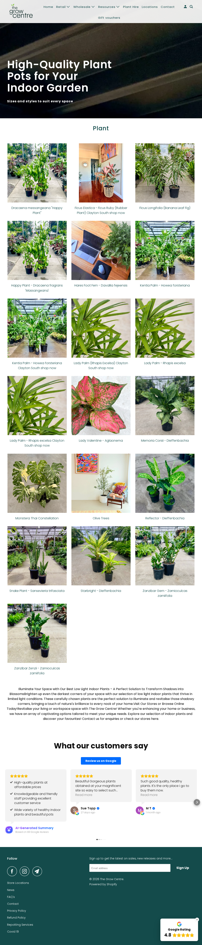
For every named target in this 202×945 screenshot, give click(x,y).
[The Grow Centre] (21, 11)
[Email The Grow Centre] (38, 871)
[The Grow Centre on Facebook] (13, 871)
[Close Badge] (197, 920)
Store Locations (18, 883)
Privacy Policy (16, 911)
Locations (150, 7)
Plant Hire (131, 7)
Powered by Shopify (103, 884)
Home (48, 7)
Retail (61, 7)
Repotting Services (20, 925)
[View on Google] (74, 810)
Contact (168, 7)
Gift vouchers (109, 18)
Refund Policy (16, 918)
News (10, 890)
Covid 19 (13, 932)
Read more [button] (83, 795)
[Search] (191, 6)
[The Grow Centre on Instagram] (26, 871)
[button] (5, 802)
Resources (107, 7)
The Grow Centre (111, 879)
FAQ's (11, 897)
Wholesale (82, 7)
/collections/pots (101, 59)
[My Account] (185, 6)
